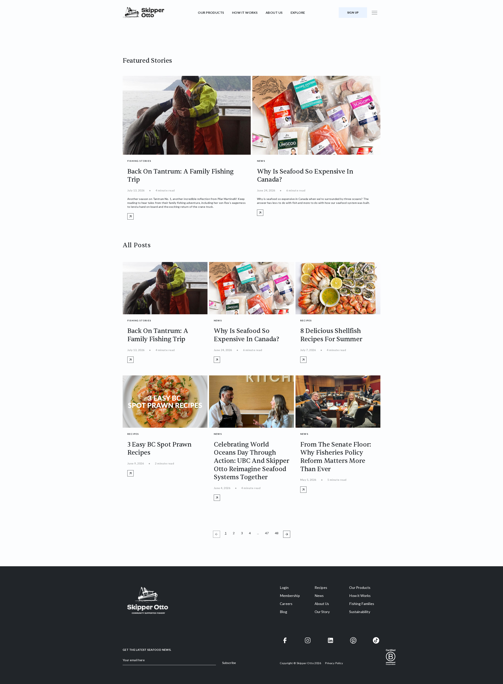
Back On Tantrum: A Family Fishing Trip (157, 335)
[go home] (159, 12)
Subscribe (229, 663)
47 (267, 533)
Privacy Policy (334, 663)
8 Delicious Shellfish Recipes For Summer (331, 335)
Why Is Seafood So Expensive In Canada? (246, 335)
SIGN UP (353, 12)
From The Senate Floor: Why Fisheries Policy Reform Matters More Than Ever (335, 456)
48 (277, 533)
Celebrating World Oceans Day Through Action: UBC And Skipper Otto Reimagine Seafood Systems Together (251, 460)
